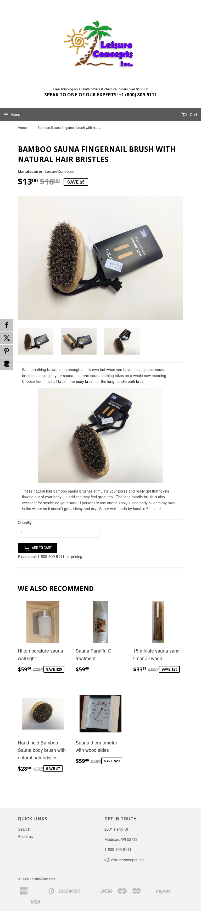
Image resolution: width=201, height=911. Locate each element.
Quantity (25, 522)
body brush (85, 381)
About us (25, 836)
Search (24, 829)
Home (22, 127)
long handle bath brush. (127, 381)
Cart (193, 114)
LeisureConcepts (42, 878)
